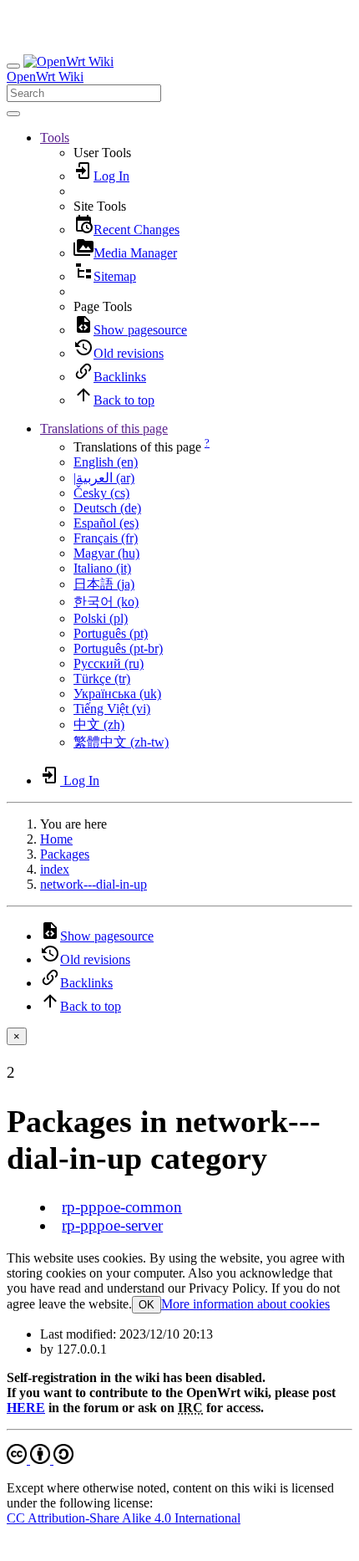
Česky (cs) (101, 493)
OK (146, 1304)
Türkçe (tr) (101, 678)
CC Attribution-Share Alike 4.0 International (123, 1518)
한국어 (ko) (106, 601)
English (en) (105, 462)
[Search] (13, 113)
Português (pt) (110, 633)
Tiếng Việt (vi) (111, 708)
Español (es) (106, 523)
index (54, 869)
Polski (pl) (100, 618)
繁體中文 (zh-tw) (121, 742)
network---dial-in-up (93, 884)
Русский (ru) (108, 663)
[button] (54, 137)
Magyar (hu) (106, 553)
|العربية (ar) (103, 478)
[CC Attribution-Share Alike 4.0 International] (40, 1459)
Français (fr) (105, 538)
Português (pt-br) (118, 648)
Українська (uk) (117, 693)
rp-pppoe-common (122, 1207)
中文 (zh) (98, 724)
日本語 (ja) (103, 584)
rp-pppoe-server (112, 1225)
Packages (64, 854)
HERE (26, 1407)
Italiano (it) (102, 568)
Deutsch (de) (107, 508)
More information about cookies (245, 1304)
